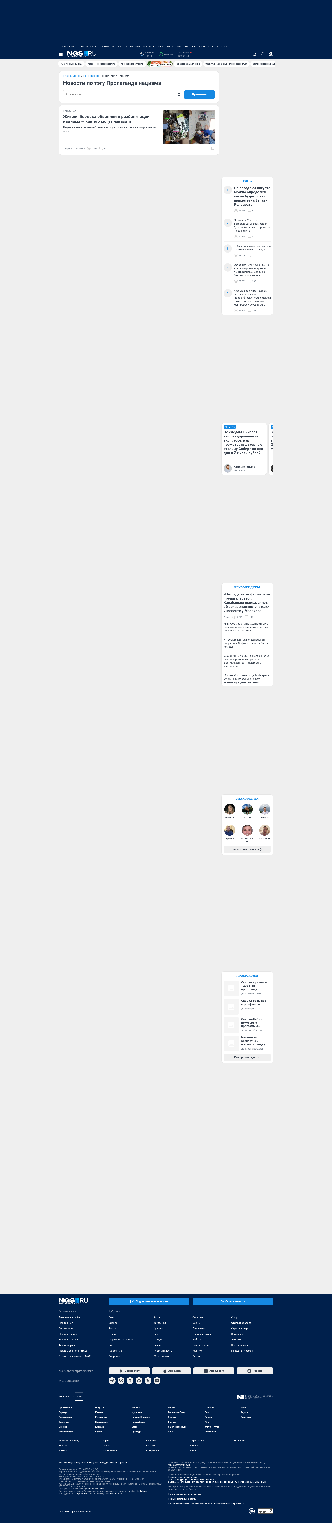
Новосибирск (72, 76)
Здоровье (115, 1356)
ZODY (224, 46)
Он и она (197, 1317)
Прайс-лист (66, 1323)
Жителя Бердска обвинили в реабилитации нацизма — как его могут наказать (106, 119)
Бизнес (113, 1323)
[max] (139, 1380)
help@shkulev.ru (81, 1493)
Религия (197, 1350)
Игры (215, 46)
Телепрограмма (153, 46)
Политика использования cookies (184, 1494)
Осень (196, 1323)
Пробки (167, 54)
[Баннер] (160, 64)
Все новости (91, 76)
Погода (122, 46)
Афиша (170, 46)
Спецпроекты (239, 1345)
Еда (111, 1345)
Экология (237, 1334)
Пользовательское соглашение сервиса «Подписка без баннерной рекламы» (206, 1504)
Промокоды (88, 46)
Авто (112, 1317)
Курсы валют (200, 46)
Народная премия (242, 1350)
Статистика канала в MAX (75, 1356)
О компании (66, 1328)
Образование (161, 1356)
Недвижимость (69, 46)
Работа (196, 1339)
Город (112, 1334)
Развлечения (200, 1345)
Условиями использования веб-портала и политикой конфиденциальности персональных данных (217, 1482)
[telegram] (112, 1380)
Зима (156, 1317)
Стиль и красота (241, 1323)
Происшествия (201, 1334)
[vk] (121, 1380)
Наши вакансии (68, 1339)
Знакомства (107, 46)
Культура (158, 1328)
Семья (196, 1356)
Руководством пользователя (182, 1477)
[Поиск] (254, 54)
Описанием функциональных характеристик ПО (191, 1479)
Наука (157, 1345)
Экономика (238, 1339)
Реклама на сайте (69, 1317)
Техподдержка (67, 1345)
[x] (148, 1380)
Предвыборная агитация (74, 1350)
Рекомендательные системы (182, 1499)
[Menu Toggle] (61, 54)
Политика (198, 1328)
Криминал (159, 1323)
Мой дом (158, 1339)
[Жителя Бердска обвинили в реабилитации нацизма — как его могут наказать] (189, 127)
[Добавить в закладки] (213, 148)
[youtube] (157, 1380)
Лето (156, 1334)
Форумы (135, 46)
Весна (112, 1328)
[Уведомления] (263, 54)
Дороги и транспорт (121, 1339)
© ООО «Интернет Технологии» (75, 1511)
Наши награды (68, 1334)
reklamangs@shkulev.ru (179, 1465)
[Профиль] (271, 54)
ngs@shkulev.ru (96, 1488)
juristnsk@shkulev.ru (137, 1491)
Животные (115, 1350)
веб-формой (116, 1493)
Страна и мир (239, 1328)
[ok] (130, 1380)
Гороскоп (183, 46)
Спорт (234, 1317)
